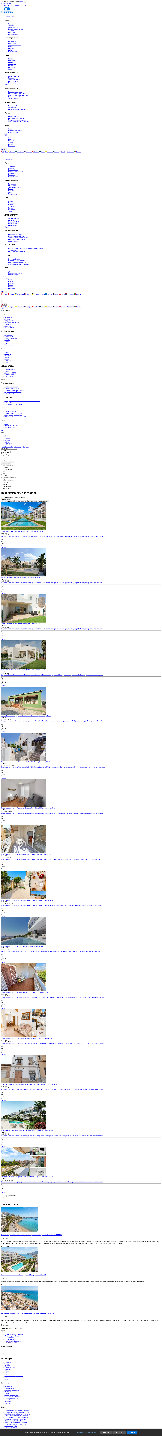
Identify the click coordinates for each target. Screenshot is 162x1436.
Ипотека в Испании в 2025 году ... (15, 1424)
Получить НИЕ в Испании (16, 118)
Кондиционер (12, 51)
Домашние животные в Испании (15, 1419)
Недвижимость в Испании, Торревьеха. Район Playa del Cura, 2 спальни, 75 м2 (26, 854)
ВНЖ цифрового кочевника (17, 109)
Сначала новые (6, 499)
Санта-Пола (8, 1400)
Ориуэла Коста (13, 27)
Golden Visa (12, 107)
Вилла (6, 1374)
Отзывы (10, 142)
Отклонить (106, 1432)
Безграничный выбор (15, 130)
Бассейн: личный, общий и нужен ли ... (17, 1414)
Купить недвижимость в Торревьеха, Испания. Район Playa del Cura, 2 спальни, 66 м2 (28, 808)
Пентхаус (7, 1369)
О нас (6, 135)
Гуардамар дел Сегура (11, 1390)
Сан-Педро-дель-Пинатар (12, 1396)
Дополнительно (6, 463)
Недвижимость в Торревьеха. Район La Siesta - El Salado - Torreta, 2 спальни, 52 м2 (27, 900)
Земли (10, 69)
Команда (11, 141)
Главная (3, 308)
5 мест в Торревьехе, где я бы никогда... (17, 1410)
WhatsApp (17, 5)
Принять (132, 1432)
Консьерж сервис (13, 132)
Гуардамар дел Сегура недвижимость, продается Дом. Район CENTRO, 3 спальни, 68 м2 (29, 1084)
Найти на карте (13, 81)
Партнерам (4, 3)
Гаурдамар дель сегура (15, 29)
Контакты (11, 139)
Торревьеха (11, 24)
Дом (5, 1372)
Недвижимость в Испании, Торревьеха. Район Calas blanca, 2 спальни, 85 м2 (25, 762)
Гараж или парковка (9, 477)
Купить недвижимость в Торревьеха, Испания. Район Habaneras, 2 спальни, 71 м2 (27, 1038)
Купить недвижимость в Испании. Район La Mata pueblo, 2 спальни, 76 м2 (24, 992)
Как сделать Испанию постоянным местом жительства (25, 106)
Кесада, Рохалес (13, 34)
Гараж (6, 1377)
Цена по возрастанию (8, 501)
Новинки (11, 78)
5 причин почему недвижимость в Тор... (17, 1412)
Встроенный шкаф (9, 481)
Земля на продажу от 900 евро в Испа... (17, 1422)
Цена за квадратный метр (16, 93)
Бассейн (10, 46)
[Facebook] (5, 1351)
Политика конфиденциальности (85, 1432)
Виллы (10, 65)
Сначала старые (43, 501)
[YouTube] (5, 1353)
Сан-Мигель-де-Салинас (12, 1398)
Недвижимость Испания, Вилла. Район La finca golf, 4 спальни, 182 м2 (23, 670)
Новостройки (12, 83)
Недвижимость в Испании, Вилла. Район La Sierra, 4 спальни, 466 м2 (23, 946)
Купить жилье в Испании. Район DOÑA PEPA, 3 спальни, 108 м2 (22, 531)
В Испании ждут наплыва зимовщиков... (17, 1417)
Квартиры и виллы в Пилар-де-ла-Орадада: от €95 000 (23, 1275)
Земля (6, 1379)
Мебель (5, 475)
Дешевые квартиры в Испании (18, 95)
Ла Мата (11, 25)
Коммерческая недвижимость (13, 1376)
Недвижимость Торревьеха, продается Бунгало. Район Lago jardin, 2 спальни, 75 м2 (27, 1130)
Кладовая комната (8, 469)
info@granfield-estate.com (13, 1341)
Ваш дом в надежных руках (17, 120)
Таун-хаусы (12, 64)
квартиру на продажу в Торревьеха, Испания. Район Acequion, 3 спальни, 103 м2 (27, 1177)
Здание (6, 1371)
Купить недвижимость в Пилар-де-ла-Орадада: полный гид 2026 (27, 1313)
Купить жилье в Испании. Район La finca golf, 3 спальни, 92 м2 (21, 623)
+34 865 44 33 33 (7, 447)
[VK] (5, 1355)
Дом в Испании (13, 98)
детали (4, 547)
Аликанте (11, 31)
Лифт (10, 50)
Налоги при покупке (15, 92)
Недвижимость (9, 17)
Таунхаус (7, 1364)
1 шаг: (10, 129)
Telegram (24, 5)
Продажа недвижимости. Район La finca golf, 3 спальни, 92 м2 (20, 577)
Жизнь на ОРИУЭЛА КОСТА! (14, 1421)
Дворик (5, 484)
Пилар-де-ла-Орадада (11, 1395)
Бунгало (11, 62)
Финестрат (7, 1401)
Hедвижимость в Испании (16, 97)
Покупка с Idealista (14, 116)
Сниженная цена (13, 76)
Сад (4, 473)
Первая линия (12, 43)
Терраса (5, 467)
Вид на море (12, 41)
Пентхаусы (11, 67)
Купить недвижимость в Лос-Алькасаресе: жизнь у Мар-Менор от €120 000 (31, 1235)
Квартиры (11, 60)
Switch (21, 1)
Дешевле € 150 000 (14, 79)
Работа (11, 3)
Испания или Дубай (10, 1426)
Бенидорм (11, 32)
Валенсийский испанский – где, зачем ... (17, 1415)
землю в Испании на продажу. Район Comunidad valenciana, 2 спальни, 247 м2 (26, 716)
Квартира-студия (9, 1367)
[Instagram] (5, 1350)
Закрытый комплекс (14, 45)
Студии (10, 59)
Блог (6, 134)
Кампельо (7, 1403)
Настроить (119, 1432)
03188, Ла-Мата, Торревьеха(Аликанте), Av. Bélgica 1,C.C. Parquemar (14, 1335)
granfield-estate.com (12, 1343)
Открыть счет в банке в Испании (18, 121)
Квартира (7, 1362)
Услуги (6, 84)
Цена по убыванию (21, 501)
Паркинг (11, 48)
